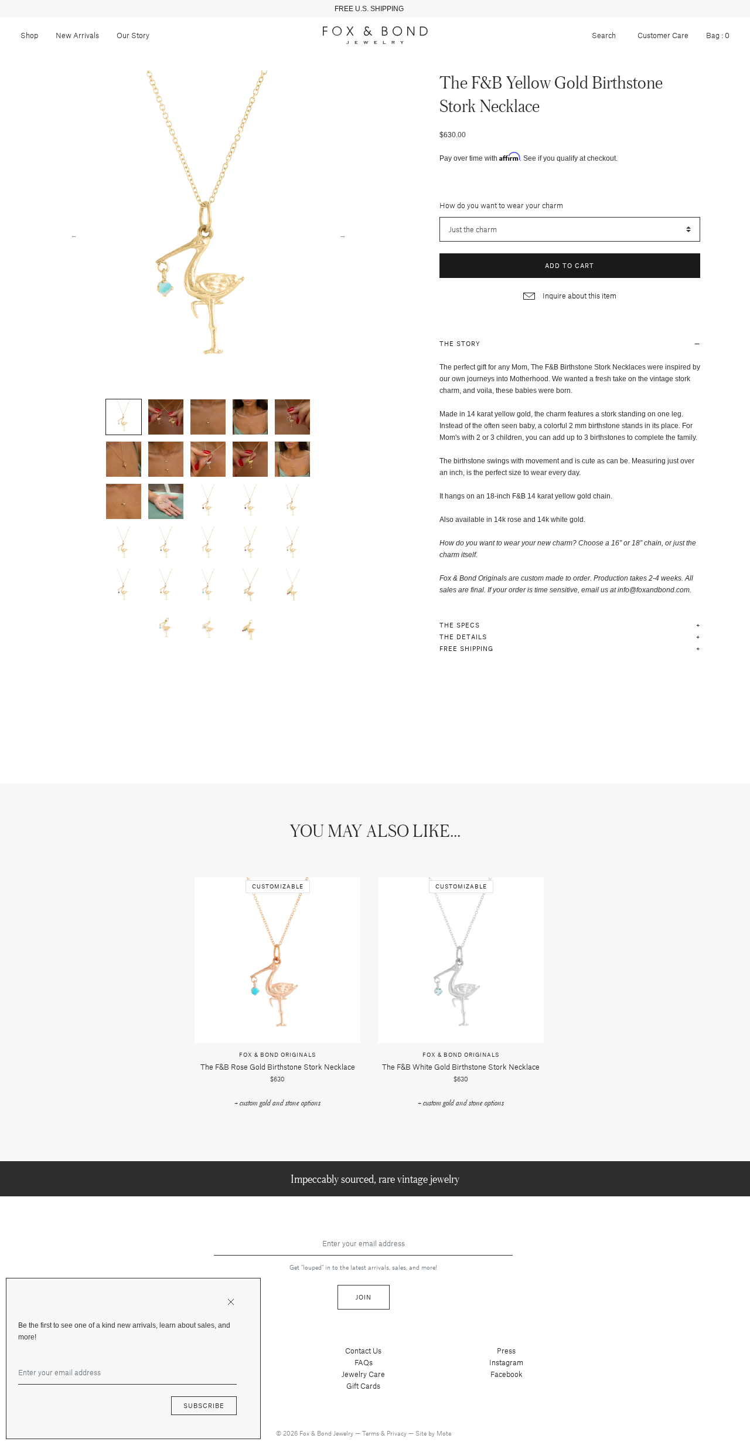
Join (363, 1297)
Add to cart (569, 265)
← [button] (73, 234)
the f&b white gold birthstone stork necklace (461, 1066)
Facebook (506, 1374)
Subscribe (203, 1405)
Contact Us (363, 1350)
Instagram (506, 1362)
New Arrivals (77, 35)
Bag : (717, 35)
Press (506, 1350)
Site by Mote (433, 1433)
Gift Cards (363, 1385)
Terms (371, 1433)
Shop (29, 35)
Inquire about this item (578, 295)
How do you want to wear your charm (501, 205)
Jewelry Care (363, 1374)
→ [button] (342, 234)
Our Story (133, 35)
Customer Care (663, 35)
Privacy (397, 1433)
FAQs (363, 1362)
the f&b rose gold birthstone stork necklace (277, 1066)
